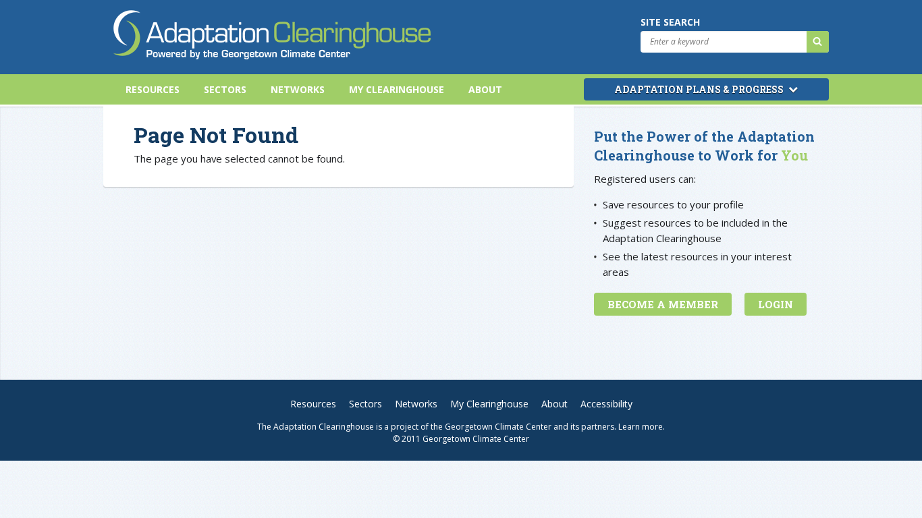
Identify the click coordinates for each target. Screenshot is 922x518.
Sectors (225, 89)
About (485, 89)
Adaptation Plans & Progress (700, 89)
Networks (298, 89)
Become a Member (662, 304)
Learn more (640, 426)
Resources (153, 89)
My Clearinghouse (396, 89)
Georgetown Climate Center (498, 426)
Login (775, 304)
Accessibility (606, 403)
